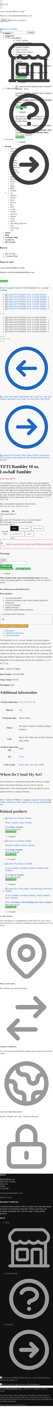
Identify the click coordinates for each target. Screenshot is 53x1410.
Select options (21, 77)
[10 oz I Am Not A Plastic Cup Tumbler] (34, 60)
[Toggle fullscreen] (6, 338)
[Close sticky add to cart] (1, 517)
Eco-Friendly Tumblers (24, 66)
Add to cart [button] (20, 137)
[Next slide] (1, 313)
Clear (12, 538)
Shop (7, 1222)
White (29, 534)
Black (14, 528)
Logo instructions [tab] (12, 635)
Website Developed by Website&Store (13, 1405)
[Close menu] (1, 1)
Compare (22, 82)
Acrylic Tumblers (12, 868)
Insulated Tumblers (43, 66)
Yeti (1, 804)
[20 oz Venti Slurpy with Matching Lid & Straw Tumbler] (29, 890)
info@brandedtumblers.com (11, 1193)
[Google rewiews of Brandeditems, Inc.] (20, 1384)
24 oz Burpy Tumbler (14, 827)
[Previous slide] (4, 313)
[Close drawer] (1, 7)
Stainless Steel (17, 534)
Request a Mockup (23, 569)
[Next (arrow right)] (4, 341)
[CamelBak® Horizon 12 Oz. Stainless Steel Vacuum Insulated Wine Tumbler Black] (34, 118)
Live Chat (4, 281)
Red (36, 765)
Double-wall (26, 802)
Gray (32, 765)
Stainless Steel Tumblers (42, 93)
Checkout (9, 139)
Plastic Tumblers (22, 68)
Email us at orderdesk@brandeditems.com (17, 272)
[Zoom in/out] (9, 338)
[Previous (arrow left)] (1, 341)
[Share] (4, 338)
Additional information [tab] (14, 633)
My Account (10, 254)
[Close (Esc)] (1, 338)
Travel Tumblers (22, 95)
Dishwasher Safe (13, 802)
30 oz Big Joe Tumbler (14, 875)
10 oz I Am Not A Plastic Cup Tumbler (31, 73)
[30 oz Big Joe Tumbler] (29, 864)
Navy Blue (25, 528)
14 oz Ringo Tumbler (14, 850)
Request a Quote (7, 569)
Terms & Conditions (32, 1389)
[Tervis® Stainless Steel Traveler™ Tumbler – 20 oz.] (34, 87)
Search (31, 32)
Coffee (3, 802)
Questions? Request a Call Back (14, 626)
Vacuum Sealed (39, 802)
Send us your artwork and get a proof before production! (29, 544)
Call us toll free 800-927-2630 (12, 11)
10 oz (21, 757)
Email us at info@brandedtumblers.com (16, 16)
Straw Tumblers (26, 822)
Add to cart (6, 566)
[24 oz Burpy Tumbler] (29, 818)
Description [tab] (10, 631)
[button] (3, 193)
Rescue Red (37, 528)
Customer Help (11, 88)
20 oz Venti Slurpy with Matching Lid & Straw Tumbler (28, 902)
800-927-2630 (6, 1197)
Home (2, 288)
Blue (27, 765)
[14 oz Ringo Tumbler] (29, 841)
